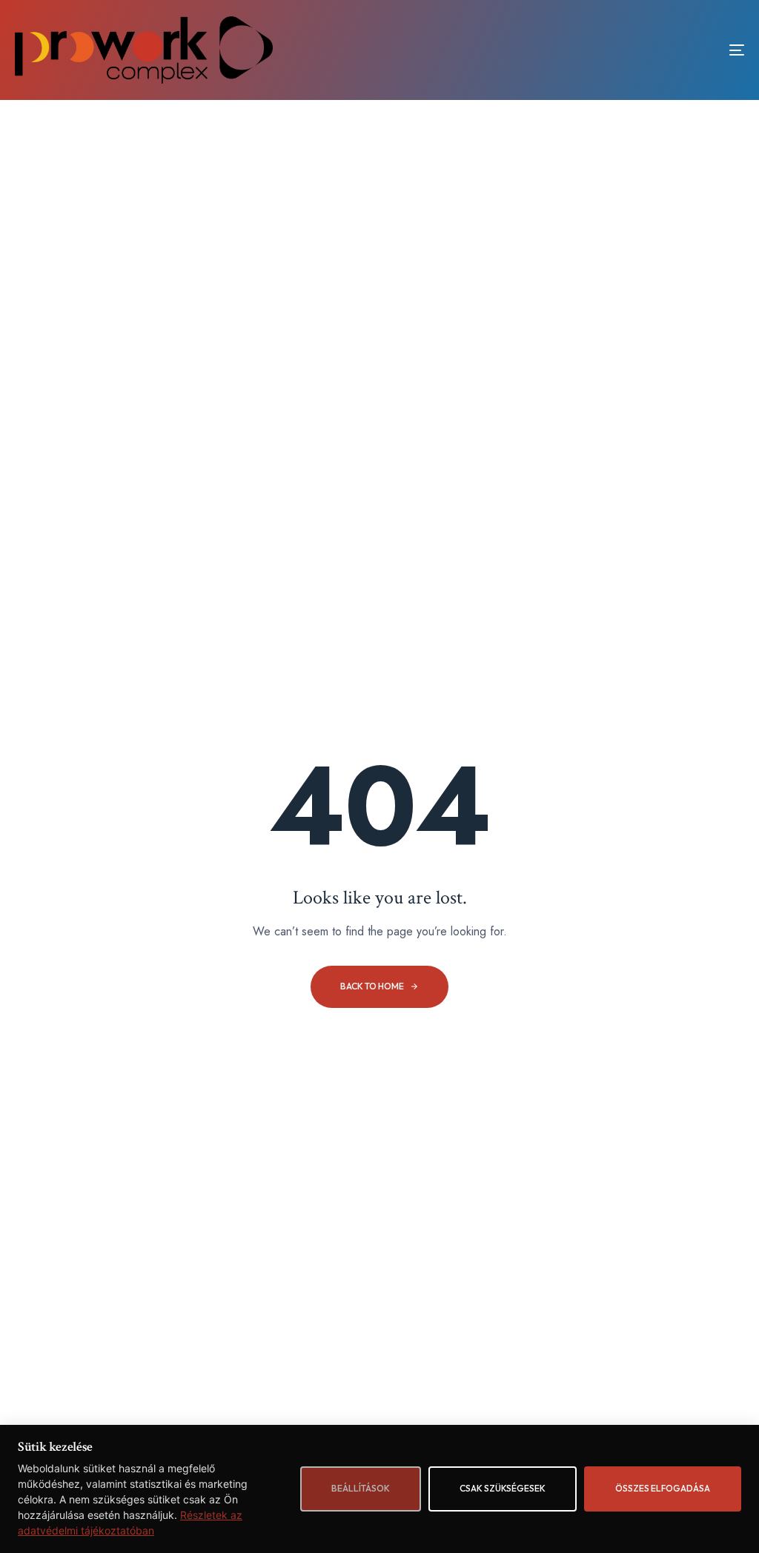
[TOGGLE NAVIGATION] (622, 50)
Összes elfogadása (662, 1488)
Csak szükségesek (503, 1488)
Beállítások (360, 1488)
